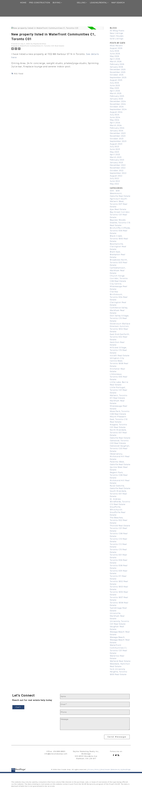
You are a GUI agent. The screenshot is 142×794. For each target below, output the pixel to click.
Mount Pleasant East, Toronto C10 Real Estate (119, 419)
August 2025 (116, 80)
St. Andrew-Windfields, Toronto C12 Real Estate (120, 501)
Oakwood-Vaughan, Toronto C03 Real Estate (120, 448)
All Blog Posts (117, 31)
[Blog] (119, 755)
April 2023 (115, 155)
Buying (57, 3)
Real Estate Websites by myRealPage (116, 769)
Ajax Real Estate (118, 209)
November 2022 (118, 168)
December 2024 (118, 101)
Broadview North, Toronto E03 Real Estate (119, 262)
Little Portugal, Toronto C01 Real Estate (118, 390)
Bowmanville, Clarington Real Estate (118, 246)
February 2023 (117, 160)
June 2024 (115, 117)
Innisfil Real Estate (119, 356)
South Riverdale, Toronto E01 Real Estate (118, 493)
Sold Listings (116, 39)
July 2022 (114, 178)
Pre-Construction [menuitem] (39, 3)
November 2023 (118, 136)
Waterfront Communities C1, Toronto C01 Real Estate (42, 46)
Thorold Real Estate (120, 526)
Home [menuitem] (23, 3)
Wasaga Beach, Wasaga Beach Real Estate (120, 640)
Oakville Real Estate (120, 438)
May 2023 (114, 152)
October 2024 (117, 107)
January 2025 (116, 99)
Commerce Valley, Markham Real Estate (119, 310)
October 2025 (116, 75)
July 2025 (114, 83)
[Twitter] (116, 755)
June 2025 (115, 85)
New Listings (116, 33)
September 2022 (118, 173)
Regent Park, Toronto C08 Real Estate (119, 475)
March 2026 (116, 62)
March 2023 (116, 157)
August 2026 (116, 48)
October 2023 (116, 139)
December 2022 (118, 165)
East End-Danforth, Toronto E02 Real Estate (120, 337)
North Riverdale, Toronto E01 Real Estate (118, 432)
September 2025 (118, 77)
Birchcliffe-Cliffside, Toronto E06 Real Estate (120, 230)
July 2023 (114, 147)
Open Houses (116, 36)
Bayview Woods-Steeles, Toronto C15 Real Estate (120, 222)
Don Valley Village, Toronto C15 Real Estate (119, 318)
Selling (81, 3)
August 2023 (116, 144)
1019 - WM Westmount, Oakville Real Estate (120, 193)
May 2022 (114, 184)
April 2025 (115, 91)
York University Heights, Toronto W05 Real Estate (118, 671)
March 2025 (116, 93)
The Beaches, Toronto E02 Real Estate (118, 520)
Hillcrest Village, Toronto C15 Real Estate (118, 350)
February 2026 (117, 64)
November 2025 (118, 72)
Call (18, 707)
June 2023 (115, 149)
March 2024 (116, 125)
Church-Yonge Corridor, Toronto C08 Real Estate (119, 278)
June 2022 (115, 181)
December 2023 (118, 133)
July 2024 (114, 115)
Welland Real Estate (120, 661)
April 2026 (115, 59)
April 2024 (115, 123)
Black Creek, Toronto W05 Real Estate (119, 238)
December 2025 (118, 70)
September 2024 (118, 109)
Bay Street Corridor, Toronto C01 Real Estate (120, 214)
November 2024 (118, 104)
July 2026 (114, 51)
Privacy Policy (93, 769)
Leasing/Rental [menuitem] (98, 3)
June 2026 (115, 54)
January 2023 (116, 163)
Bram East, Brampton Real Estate (117, 254)
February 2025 (117, 96)
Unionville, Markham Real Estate (117, 616)
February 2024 (117, 128)
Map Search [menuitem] (118, 3)
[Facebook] (114, 755)
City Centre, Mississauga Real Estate (118, 286)
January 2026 (116, 67)
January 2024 (116, 131)
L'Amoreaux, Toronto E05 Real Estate (118, 376)
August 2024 (116, 112)
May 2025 (114, 88)
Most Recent (116, 46)
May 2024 (114, 120)
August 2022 (116, 176)
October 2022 (116, 171)
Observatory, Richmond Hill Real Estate (120, 456)
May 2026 (114, 56)
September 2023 (118, 141)
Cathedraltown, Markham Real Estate (118, 270)
